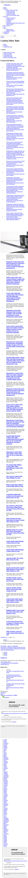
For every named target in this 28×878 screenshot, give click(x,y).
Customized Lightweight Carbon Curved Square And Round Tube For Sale (14, 496)
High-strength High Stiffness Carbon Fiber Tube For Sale (14, 485)
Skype (2, 694)
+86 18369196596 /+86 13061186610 (9, 663)
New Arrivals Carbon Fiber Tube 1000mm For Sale (14, 477)
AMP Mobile (15, 646)
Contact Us (6, 33)
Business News (9, 29)
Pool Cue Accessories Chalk (12, 15)
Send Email (3, 692)
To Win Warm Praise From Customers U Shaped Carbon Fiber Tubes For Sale (15, 623)
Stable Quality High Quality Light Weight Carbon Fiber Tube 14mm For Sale (14, 600)
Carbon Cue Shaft (10, 11)
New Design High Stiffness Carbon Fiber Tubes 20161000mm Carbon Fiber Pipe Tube (14, 467)
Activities (8, 21)
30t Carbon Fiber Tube (8, 650)
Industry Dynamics (10, 30)
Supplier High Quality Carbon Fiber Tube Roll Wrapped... (14, 192)
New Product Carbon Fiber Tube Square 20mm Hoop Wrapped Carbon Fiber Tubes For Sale (15, 508)
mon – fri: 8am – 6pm (6, 661)
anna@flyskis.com (5, 664)
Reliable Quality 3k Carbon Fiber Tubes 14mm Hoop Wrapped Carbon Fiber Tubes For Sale (15, 532)
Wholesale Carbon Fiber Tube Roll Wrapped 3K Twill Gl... (14, 78)
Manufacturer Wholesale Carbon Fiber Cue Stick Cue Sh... (15, 139)
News (4, 28)
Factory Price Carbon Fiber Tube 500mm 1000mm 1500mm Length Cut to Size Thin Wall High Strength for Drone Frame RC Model (14, 408)
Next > (6, 637)
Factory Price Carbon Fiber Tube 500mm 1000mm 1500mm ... (13, 219)
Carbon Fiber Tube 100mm (7, 648)
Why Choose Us (7, 25)
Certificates (8, 20)
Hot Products (4, 646)
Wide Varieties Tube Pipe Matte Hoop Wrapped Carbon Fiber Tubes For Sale (15, 520)
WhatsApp (6, 697)
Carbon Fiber (10, 647)
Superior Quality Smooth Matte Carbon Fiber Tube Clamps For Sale (14, 589)
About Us (5, 16)
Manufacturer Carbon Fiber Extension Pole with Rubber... (15, 183)
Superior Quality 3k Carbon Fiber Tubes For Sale (14, 558)
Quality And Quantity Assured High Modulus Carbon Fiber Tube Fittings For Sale (15, 569)
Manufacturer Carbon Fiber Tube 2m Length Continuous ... (14, 201)
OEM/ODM (6, 32)
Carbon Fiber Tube (10, 12)
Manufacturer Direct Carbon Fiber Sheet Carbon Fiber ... (14, 121)
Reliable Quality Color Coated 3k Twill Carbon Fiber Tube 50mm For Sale (15, 611)
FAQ (4, 26)
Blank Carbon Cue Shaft (12, 10)
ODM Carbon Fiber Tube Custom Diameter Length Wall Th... (14, 69)
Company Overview (11, 17)
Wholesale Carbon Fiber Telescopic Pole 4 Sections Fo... (14, 112)
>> (8, 637)
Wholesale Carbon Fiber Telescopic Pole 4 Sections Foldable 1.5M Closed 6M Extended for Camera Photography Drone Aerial (14, 313)
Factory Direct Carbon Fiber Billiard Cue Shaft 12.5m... (14, 86)
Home (4, 7)
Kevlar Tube (3, 647)
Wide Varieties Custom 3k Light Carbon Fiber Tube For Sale (15, 633)
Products (5, 8)
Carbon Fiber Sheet (10, 14)
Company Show (10, 19)
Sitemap (9, 646)
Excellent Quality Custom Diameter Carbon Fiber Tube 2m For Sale (14, 579)
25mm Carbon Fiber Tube (19, 647)
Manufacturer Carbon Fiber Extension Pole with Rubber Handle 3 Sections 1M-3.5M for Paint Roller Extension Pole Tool (15, 345)
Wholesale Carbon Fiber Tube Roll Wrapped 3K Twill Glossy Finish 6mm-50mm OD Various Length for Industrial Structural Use (15, 265)
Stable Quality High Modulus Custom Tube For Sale (15, 542)
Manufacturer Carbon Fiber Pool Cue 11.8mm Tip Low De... (14, 158)
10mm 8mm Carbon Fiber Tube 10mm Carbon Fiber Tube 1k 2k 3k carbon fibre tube (14, 454)
